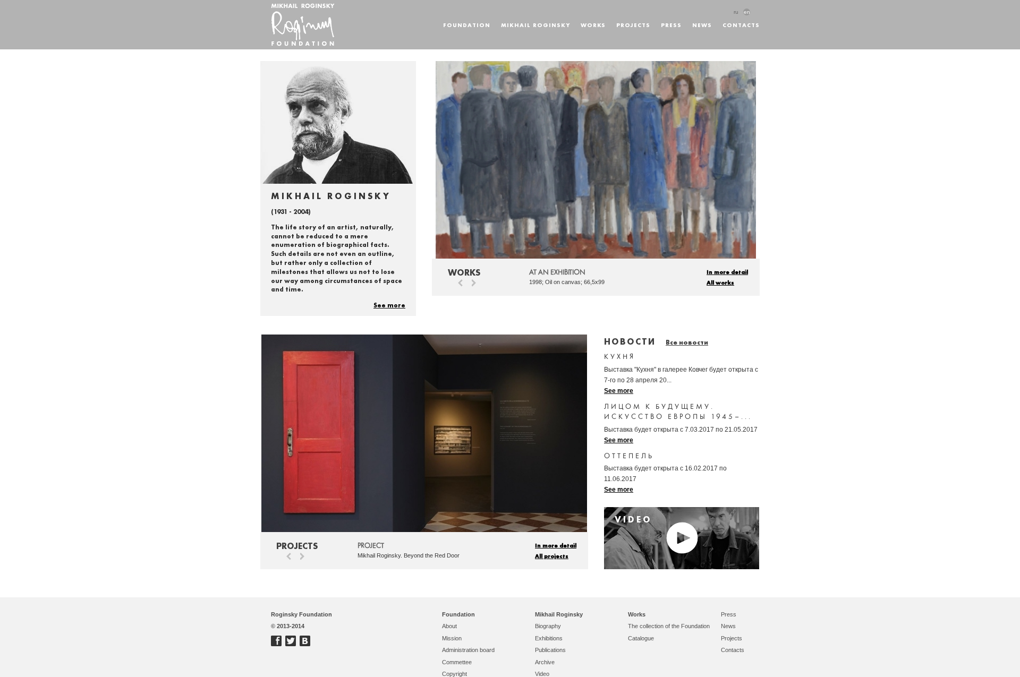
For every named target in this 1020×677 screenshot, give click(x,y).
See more (389, 304)
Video (542, 674)
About (449, 626)
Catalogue (641, 638)
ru (736, 12)
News (702, 24)
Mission (452, 638)
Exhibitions (549, 638)
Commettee (457, 662)
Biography (548, 626)
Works (593, 24)
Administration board (468, 650)
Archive (545, 662)
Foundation (466, 24)
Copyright (454, 674)
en (747, 12)
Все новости (687, 342)
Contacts (741, 24)
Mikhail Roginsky (535, 24)
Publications (550, 650)
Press (671, 24)
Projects (633, 24)
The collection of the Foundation (669, 626)
